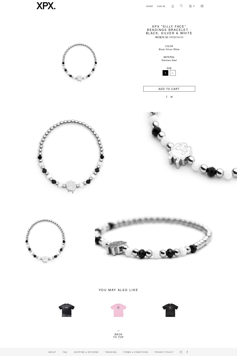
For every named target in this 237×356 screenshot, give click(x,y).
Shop (149, 6)
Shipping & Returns (86, 352)
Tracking (111, 352)
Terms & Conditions (135, 352)
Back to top (118, 336)
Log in (161, 6)
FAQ (65, 352)
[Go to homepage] (46, 9)
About (52, 352)
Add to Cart (169, 89)
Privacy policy (164, 352)
